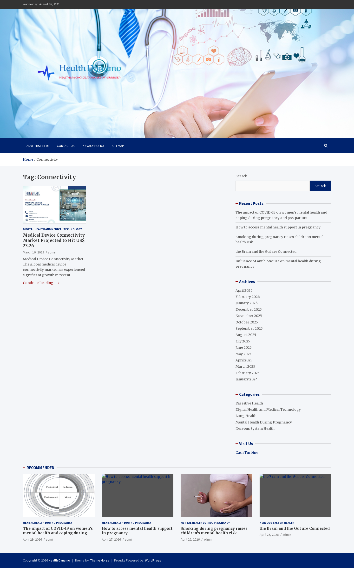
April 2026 (244, 290)
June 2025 (244, 347)
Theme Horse (100, 560)
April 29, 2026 (32, 539)
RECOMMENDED (40, 467)
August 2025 (246, 335)
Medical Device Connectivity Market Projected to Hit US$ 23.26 (54, 240)
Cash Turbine (247, 452)
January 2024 (247, 379)
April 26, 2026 (190, 539)
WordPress (153, 560)
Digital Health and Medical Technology (52, 229)
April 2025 (244, 360)
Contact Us (66, 146)
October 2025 (247, 322)
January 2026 (247, 303)
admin (52, 252)
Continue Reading (38, 283)
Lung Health (246, 416)
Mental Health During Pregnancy (264, 422)
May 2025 (243, 354)
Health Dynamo (59, 560)
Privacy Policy (93, 146)
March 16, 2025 (33, 252)
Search (241, 176)
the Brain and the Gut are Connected (266, 251)
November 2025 (249, 316)
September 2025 (249, 328)
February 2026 (248, 297)
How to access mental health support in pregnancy (278, 227)
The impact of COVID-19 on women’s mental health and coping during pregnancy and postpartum (58, 533)
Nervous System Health (255, 428)
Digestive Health (249, 403)
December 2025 (249, 309)
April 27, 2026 (111, 539)
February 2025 (248, 373)
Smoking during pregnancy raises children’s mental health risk (214, 531)
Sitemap (118, 146)
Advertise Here (38, 146)
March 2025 (245, 366)
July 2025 (243, 341)
